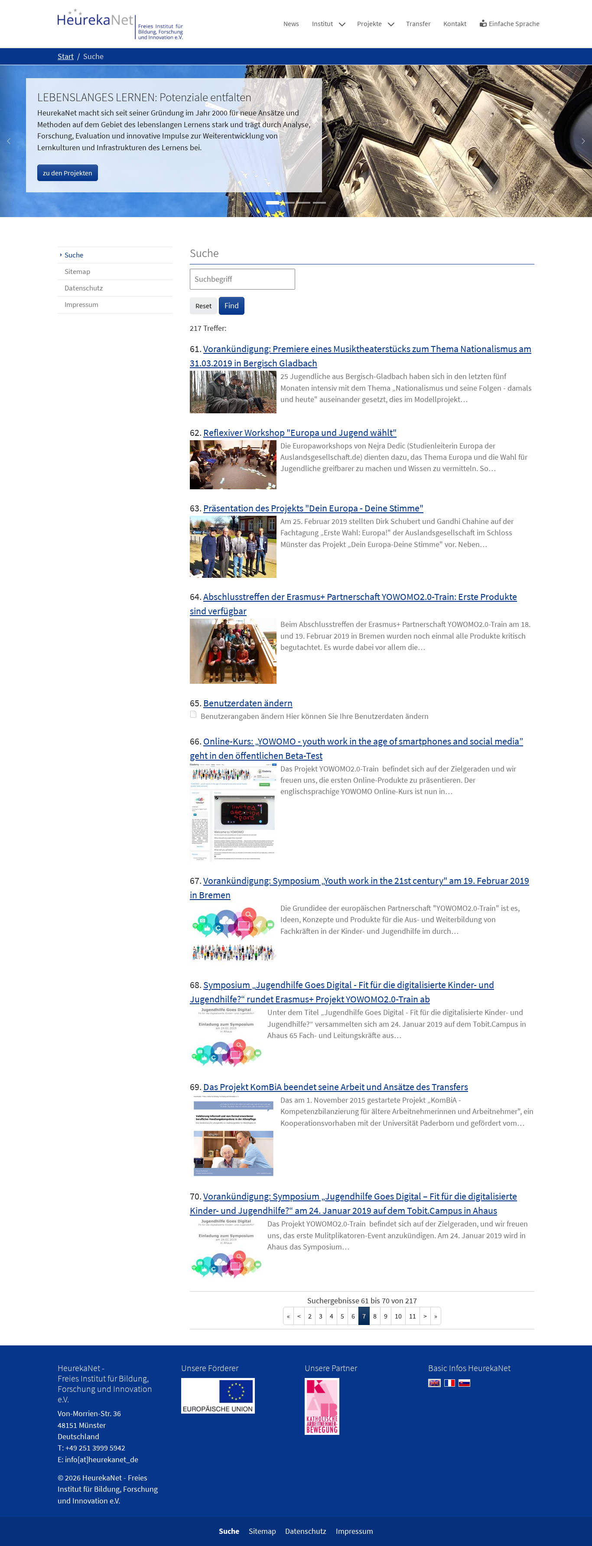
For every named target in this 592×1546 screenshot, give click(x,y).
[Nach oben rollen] (571, 1525)
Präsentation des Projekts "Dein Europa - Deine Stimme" (313, 508)
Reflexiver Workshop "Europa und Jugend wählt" (300, 432)
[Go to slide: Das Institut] (319, 203)
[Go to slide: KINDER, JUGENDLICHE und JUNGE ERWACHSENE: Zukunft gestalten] (303, 203)
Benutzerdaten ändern (248, 703)
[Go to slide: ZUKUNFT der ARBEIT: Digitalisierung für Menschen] (288, 203)
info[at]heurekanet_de (101, 1459)
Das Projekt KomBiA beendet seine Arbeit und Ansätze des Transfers (335, 1087)
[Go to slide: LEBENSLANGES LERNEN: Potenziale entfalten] (272, 203)
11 (412, 1316)
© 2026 (69, 1478)
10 (398, 1316)
